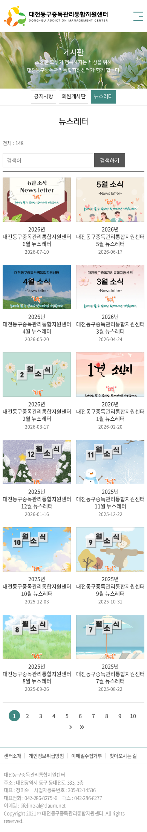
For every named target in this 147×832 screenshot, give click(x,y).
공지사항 (43, 96)
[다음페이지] (70, 727)
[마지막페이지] (81, 727)
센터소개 (12, 755)
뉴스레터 (103, 96)
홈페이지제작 (37, 820)
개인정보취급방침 (46, 755)
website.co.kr (65, 820)
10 (133, 715)
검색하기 (109, 160)
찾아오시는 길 (123, 755)
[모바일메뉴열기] (138, 16)
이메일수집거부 (86, 755)
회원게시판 (74, 96)
